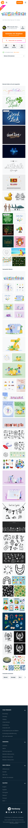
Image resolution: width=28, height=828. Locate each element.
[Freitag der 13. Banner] (13, 530)
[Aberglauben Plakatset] (13, 377)
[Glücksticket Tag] (13, 394)
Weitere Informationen (9, 55)
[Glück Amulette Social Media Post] (8, 240)
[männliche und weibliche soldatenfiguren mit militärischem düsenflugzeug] (13, 218)
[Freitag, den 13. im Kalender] (13, 623)
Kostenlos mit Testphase (14, 34)
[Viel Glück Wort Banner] (13, 331)
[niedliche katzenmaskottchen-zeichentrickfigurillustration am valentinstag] (8, 287)
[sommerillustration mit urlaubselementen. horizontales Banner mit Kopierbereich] (9, 297)
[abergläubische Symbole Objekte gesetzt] (7, 354)
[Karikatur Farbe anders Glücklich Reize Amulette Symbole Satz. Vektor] (13, 775)
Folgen (22, 28)
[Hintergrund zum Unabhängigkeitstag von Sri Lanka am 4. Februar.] (13, 182)
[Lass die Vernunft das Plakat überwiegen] (8, 499)
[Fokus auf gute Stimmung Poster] (8, 516)
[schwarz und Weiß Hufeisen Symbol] (18, 709)
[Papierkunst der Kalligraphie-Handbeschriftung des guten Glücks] (13, 116)
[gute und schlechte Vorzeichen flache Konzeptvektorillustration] (6, 424)
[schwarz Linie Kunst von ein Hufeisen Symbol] (8, 711)
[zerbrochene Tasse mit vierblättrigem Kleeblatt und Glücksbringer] (9, 433)
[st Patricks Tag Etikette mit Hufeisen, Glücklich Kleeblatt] (13, 802)
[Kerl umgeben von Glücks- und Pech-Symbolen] (8, 343)
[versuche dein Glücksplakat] (7, 475)
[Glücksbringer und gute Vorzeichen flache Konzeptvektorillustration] (13, 446)
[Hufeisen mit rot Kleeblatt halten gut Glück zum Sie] (7, 553)
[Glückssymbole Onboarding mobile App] (10, 572)
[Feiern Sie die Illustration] (7, 307)
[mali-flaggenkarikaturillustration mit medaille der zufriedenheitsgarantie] (8, 263)
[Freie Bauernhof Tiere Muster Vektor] (9, 316)
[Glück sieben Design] (13, 411)
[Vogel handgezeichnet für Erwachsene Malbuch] (7, 207)
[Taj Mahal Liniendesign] (8, 275)
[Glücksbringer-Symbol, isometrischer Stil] (6, 813)
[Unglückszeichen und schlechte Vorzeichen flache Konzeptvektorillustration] (13, 607)
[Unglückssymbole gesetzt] (9, 461)
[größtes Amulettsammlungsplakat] (15, 472)
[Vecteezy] (2, 2)
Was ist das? (16, 52)
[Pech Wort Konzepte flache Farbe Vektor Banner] (10, 486)
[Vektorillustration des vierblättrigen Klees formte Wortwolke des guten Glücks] (7, 229)
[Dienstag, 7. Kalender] (8, 364)
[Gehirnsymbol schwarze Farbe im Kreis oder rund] (18, 286)
